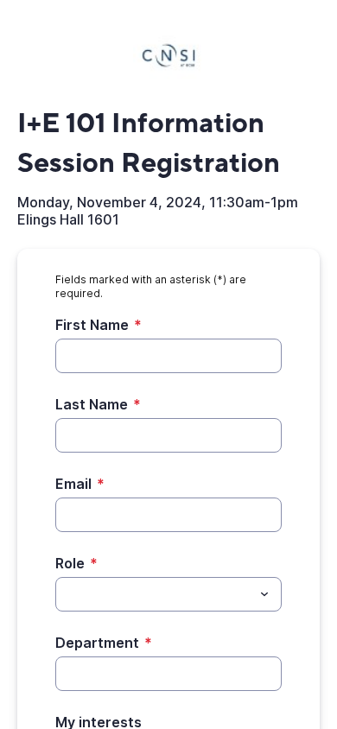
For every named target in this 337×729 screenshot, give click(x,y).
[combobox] (168, 594)
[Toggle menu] (264, 594)
